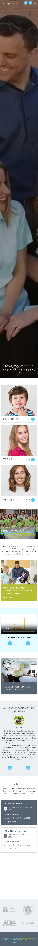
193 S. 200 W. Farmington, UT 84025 (19, 836)
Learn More (9, 598)
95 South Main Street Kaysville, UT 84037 (20, 809)
